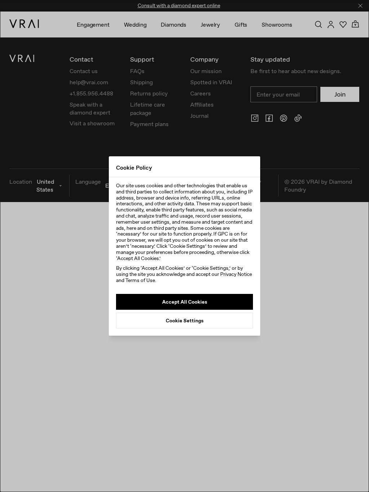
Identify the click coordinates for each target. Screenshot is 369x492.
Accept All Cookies (184, 301)
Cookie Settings (185, 320)
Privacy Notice (236, 274)
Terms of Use (140, 280)
